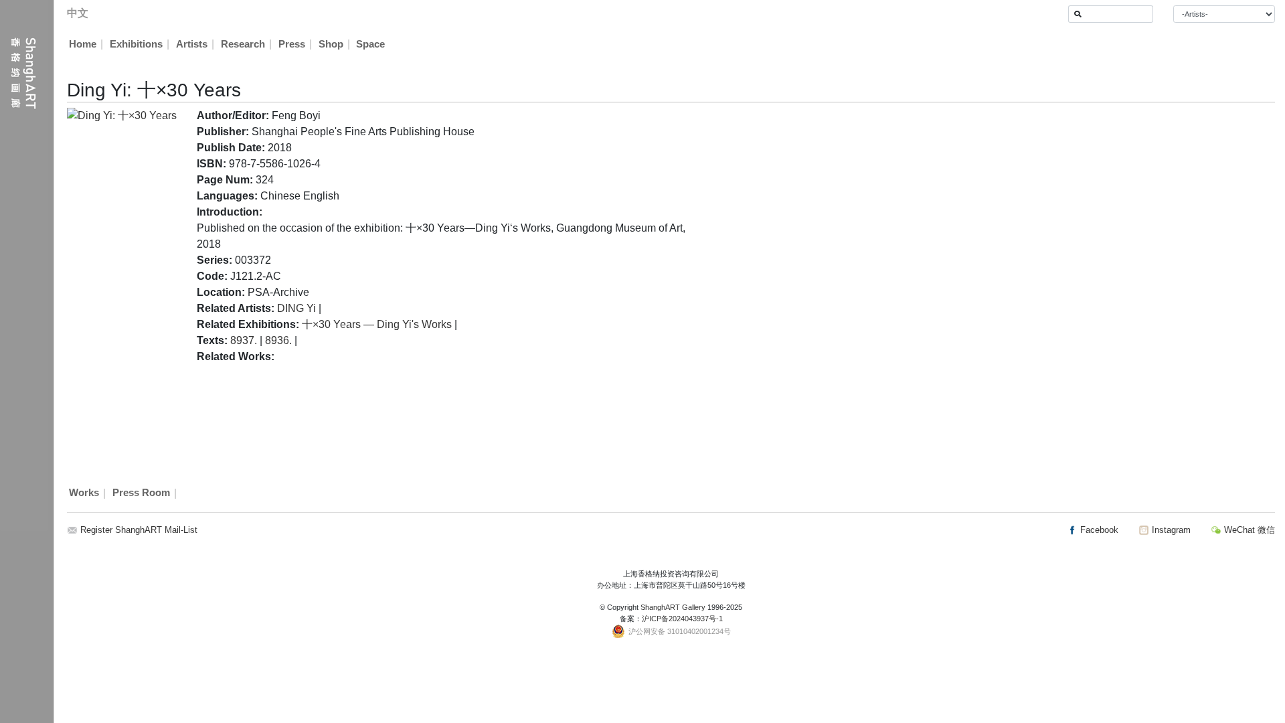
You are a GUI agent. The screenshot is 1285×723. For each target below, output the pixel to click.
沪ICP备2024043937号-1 (682, 619)
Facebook (1098, 530)
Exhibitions (136, 44)
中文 (77, 13)
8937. (243, 340)
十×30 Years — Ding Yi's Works (377, 324)
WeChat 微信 (1248, 530)
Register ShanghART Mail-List (138, 530)
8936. (278, 340)
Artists (191, 44)
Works (84, 493)
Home (82, 44)
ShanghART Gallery (672, 607)
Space (370, 44)
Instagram (1170, 530)
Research (243, 44)
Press (291, 44)
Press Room (141, 493)
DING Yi (296, 308)
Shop (331, 44)
